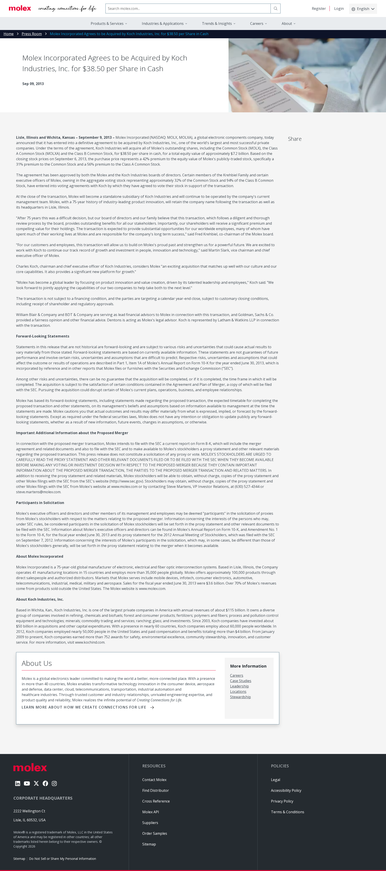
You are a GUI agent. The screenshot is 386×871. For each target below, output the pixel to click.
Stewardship (240, 696)
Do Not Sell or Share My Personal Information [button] (62, 858)
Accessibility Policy (286, 790)
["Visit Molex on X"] (36, 783)
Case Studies (240, 680)
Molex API (150, 811)
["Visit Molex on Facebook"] (45, 783)
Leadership (239, 686)
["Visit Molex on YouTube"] (27, 783)
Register (319, 8)
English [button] (363, 8)
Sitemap (19, 858)
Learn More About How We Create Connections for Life (84, 707)
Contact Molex (154, 779)
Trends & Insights (217, 23)
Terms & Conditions (287, 811)
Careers (236, 675)
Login (339, 8)
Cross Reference (156, 801)
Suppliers (150, 822)
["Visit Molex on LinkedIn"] (17, 783)
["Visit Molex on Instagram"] (54, 783)
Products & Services (107, 23)
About (287, 23)
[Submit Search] (276, 8)
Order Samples (154, 833)
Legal (275, 779)
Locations (238, 691)
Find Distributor (155, 790)
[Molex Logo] (52, 8)
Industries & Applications (163, 23)
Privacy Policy (282, 801)
